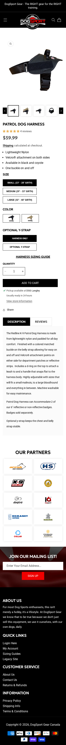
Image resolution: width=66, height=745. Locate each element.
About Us (8, 674)
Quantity (9, 263)
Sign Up (33, 576)
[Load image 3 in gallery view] (38, 110)
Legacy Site (10, 659)
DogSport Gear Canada (45, 724)
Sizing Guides (12, 654)
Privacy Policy (12, 700)
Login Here (10, 643)
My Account (10, 648)
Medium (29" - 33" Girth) (19, 191)
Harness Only (19, 238)
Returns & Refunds (15, 685)
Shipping (8, 145)
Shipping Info (11, 706)
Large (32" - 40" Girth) (20, 200)
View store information (19, 301)
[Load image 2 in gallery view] (26, 110)
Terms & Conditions (15, 711)
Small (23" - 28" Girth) (19, 183)
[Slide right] (61, 111)
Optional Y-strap (20, 247)
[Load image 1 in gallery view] (13, 110)
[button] (5, 20)
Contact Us (10, 680)
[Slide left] (5, 111)
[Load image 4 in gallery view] (51, 110)
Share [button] (10, 309)
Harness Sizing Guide (33, 257)
